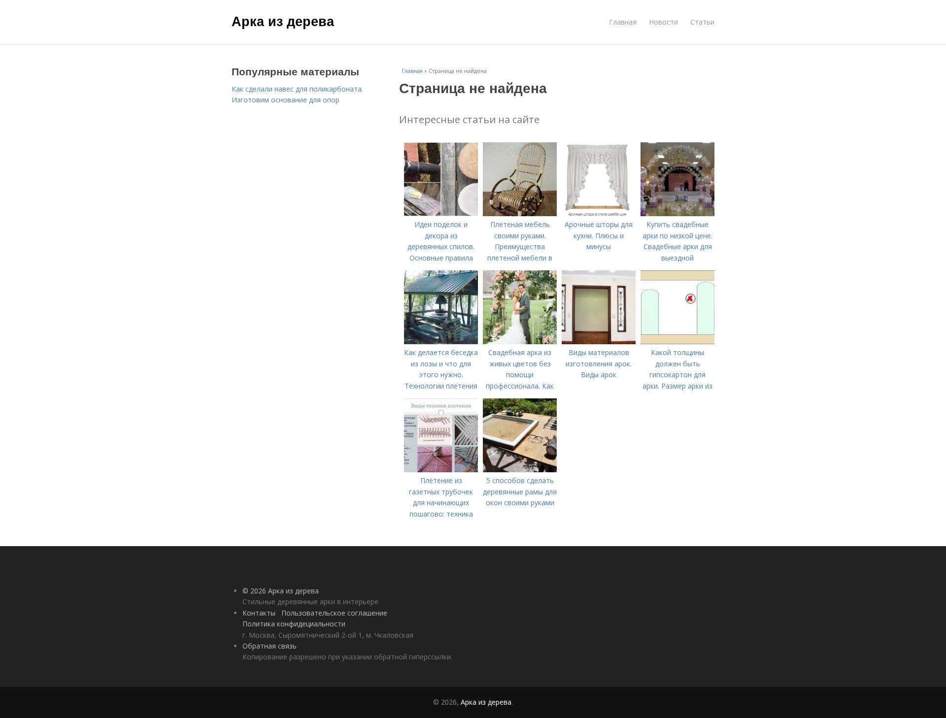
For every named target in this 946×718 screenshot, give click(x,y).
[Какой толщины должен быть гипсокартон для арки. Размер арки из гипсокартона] (677, 341)
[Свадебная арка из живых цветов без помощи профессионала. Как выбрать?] (520, 341)
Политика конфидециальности (293, 623)
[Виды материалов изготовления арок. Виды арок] (599, 341)
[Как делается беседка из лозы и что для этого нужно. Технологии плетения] (441, 341)
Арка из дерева (283, 20)
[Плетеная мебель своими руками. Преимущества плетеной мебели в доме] (520, 213)
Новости (663, 22)
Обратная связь (269, 646)
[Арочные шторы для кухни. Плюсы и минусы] (599, 213)
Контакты (258, 613)
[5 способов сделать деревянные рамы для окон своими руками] (520, 469)
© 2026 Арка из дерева (280, 590)
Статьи (702, 22)
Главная (623, 22)
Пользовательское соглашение (334, 613)
